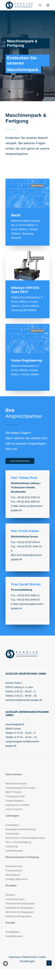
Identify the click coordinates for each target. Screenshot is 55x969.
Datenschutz (29, 957)
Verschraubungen (15, 899)
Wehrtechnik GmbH (16, 783)
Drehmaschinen (14, 866)
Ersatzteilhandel (14, 850)
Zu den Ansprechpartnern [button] (20, 461)
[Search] (38, 5)
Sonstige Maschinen (17, 879)
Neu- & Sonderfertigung (18, 842)
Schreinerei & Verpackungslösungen (25, 838)
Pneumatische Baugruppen (20, 903)
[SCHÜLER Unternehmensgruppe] (19, 5)
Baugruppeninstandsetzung (20, 829)
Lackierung (12, 846)
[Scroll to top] (49, 963)
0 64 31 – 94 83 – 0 (25, 691)
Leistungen (12, 815)
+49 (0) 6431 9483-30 (28, 501)
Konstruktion (12, 825)
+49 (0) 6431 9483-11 (28, 595)
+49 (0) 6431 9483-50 (28, 599)
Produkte (11, 885)
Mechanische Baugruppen (20, 912)
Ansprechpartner (17, 154)
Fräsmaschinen (14, 870)
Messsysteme (13, 875)
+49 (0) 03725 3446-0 (28, 542)
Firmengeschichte (15, 796)
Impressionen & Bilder (17, 805)
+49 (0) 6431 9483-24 (28, 497)
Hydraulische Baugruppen (20, 907)
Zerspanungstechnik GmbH (20, 788)
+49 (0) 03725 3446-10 (29, 546)
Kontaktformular (14, 936)
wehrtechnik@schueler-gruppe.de (24, 700)
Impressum (15, 957)
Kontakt (10, 922)
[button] (48, 5)
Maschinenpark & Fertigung (22, 857)
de (20, 608)
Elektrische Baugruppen (19, 916)
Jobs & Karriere (14, 809)
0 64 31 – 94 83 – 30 (26, 695)
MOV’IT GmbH (13, 792)
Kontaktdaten (13, 932)
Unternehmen (14, 774)
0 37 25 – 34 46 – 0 (25, 733)
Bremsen (10, 895)
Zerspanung (12, 833)
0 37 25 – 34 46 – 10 (26, 737)
